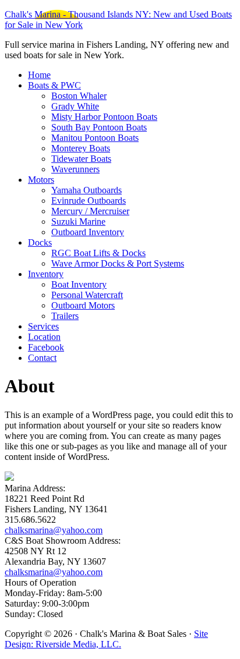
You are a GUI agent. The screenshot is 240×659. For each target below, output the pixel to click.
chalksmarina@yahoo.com (54, 530)
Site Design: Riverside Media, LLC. (106, 639)
